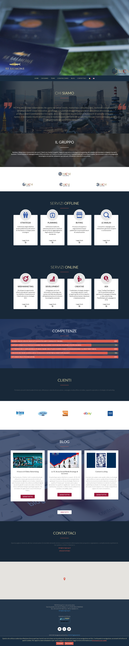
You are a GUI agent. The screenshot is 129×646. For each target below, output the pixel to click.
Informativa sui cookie (99, 640)
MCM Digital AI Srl (74, 635)
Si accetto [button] (60, 643)
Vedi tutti (64, 512)
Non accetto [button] (69, 643)
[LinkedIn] (69, 629)
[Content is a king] (101, 460)
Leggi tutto (28, 496)
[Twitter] (64, 629)
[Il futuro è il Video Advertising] (27, 460)
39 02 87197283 (64, 551)
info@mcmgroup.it (64, 548)
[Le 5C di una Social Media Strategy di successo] (64, 460)
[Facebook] (59, 629)
